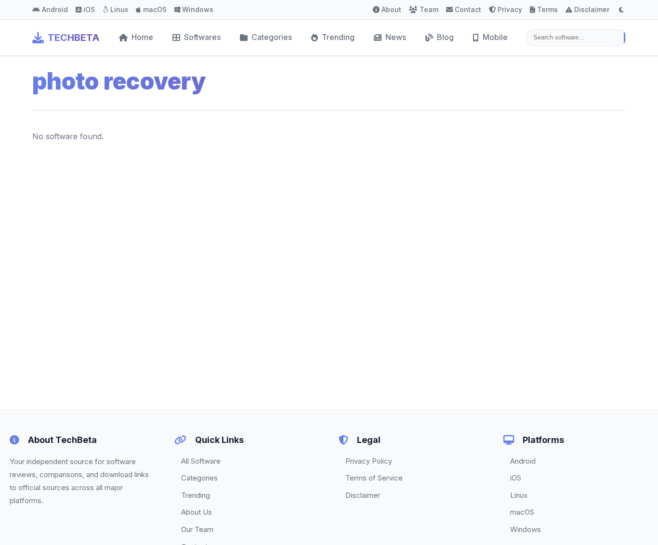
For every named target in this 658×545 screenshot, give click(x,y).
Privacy (510, 9)
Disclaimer (591, 9)
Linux (119, 9)
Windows (197, 9)
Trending (338, 37)
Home (142, 37)
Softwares (202, 37)
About (391, 9)
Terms (547, 9)
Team (429, 9)
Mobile (495, 37)
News (395, 37)
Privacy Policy (368, 461)
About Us (196, 512)
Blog (445, 37)
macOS (155, 9)
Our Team (197, 529)
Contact (468, 9)
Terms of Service (374, 477)
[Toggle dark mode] (621, 9)
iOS (89, 9)
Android (55, 9)
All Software (201, 461)
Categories (271, 37)
